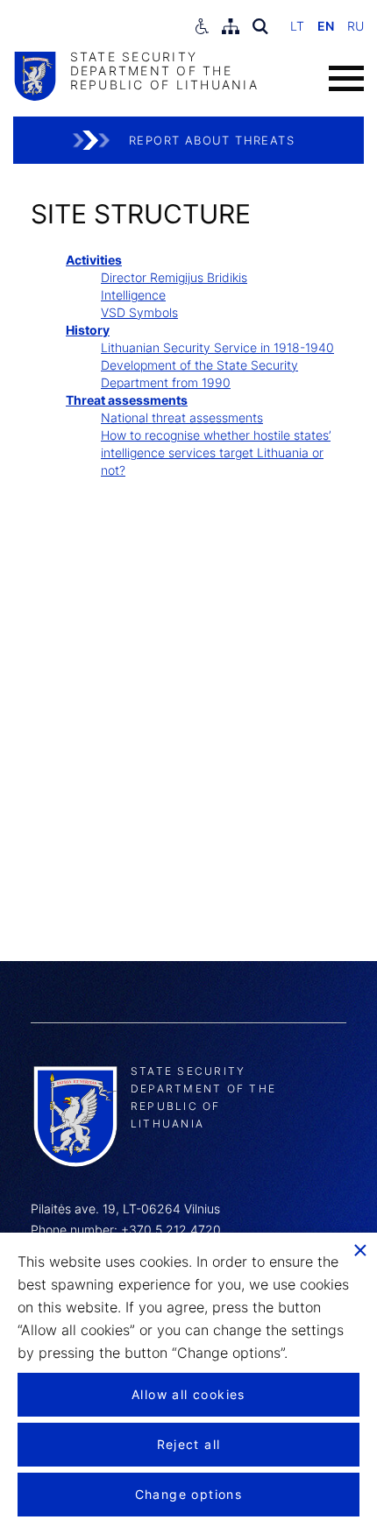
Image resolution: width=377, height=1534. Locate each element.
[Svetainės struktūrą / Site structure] (230, 26)
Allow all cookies (188, 1394)
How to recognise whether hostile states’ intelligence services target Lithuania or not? (216, 452)
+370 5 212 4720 (171, 1229)
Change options (189, 1494)
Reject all (189, 1444)
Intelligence (133, 294)
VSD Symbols (139, 312)
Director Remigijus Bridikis (174, 277)
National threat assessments (182, 417)
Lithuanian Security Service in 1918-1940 (217, 347)
